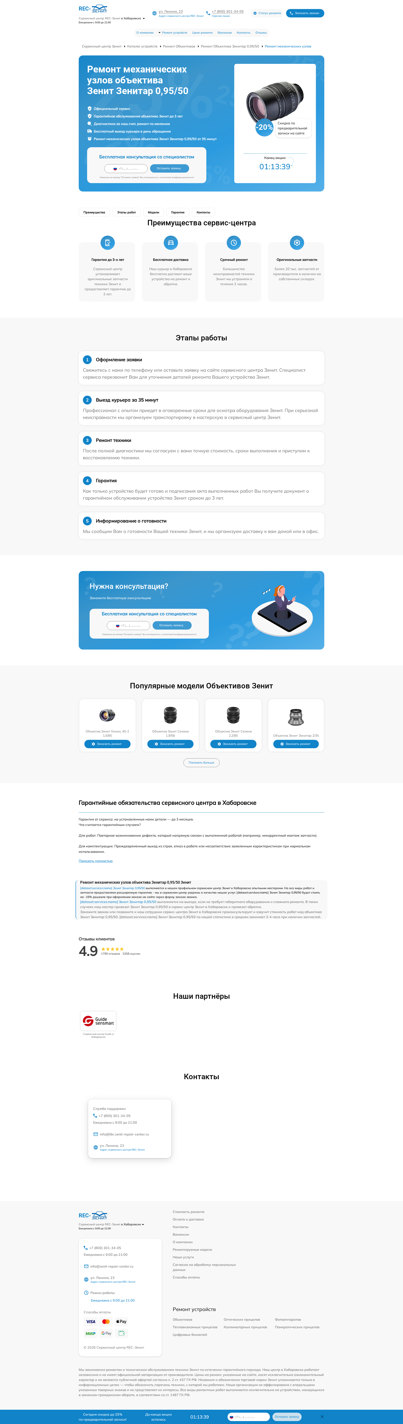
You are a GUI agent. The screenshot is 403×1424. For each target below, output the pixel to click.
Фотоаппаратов (288, 1319)
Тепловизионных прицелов (195, 1327)
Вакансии (225, 32)
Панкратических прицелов (297, 1327)
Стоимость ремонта (188, 1212)
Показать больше (201, 762)
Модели (153, 212)
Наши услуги (183, 1257)
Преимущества (94, 212)
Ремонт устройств (174, 32)
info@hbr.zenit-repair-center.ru (124, 1134)
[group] (98, 1025)
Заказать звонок (307, 13)
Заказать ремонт (109, 744)
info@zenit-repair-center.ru (111, 1266)
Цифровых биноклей (190, 1334)
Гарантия (177, 212)
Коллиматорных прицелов (245, 1327)
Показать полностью (96, 861)
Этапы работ (126, 212)
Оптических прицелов (242, 1319)
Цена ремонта (202, 32)
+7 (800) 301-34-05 (228, 11)
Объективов (182, 1319)
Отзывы (261, 32)
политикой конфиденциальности (177, 177)
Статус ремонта (270, 13)
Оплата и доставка (188, 1219)
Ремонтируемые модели (192, 1249)
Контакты (243, 32)
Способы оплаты (186, 1277)
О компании (144, 32)
